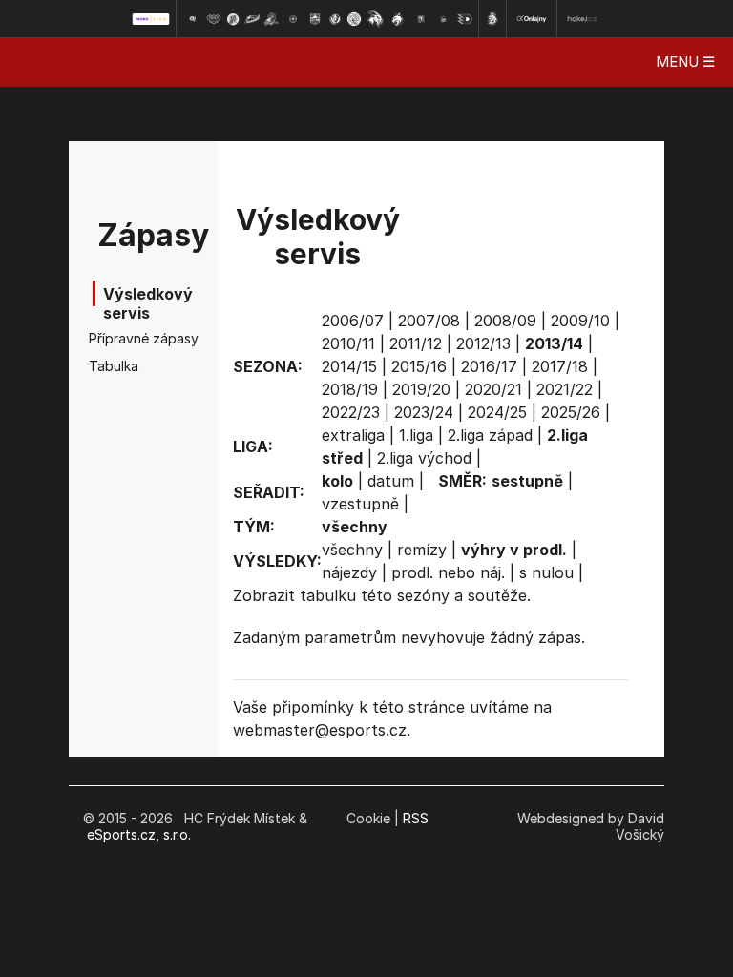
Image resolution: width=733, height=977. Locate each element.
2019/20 (421, 389)
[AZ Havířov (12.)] (420, 19)
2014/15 (349, 366)
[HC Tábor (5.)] (272, 19)
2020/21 (493, 389)
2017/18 (560, 366)
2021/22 (564, 389)
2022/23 (351, 412)
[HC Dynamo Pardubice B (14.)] (464, 19)
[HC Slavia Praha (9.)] (354, 19)
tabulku (328, 595)
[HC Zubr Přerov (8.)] (335, 19)
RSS (416, 818)
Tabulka (113, 366)
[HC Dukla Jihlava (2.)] (213, 19)
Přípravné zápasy (118, 338)
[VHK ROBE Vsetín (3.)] (232, 19)
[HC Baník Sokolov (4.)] (252, 19)
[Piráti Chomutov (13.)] (443, 19)
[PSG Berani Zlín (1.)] (191, 19)
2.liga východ (424, 458)
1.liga (416, 435)
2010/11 (348, 343)
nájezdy (349, 572)
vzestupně (360, 503)
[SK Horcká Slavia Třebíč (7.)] (314, 19)
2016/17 (489, 366)
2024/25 (497, 412)
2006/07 (353, 320)
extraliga (353, 435)
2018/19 (350, 389)
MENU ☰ (685, 61)
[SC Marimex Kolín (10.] (375, 19)
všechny (352, 549)
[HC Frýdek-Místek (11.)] (398, 19)
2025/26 (570, 412)
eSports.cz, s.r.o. (139, 834)
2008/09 (505, 320)
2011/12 (415, 343)
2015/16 (419, 366)
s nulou (546, 572)
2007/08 (429, 320)
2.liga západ (490, 435)
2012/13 (483, 343)
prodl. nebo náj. (448, 572)
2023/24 (423, 412)
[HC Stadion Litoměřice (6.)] (293, 19)
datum (390, 480)
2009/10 (580, 320)
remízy (422, 549)
